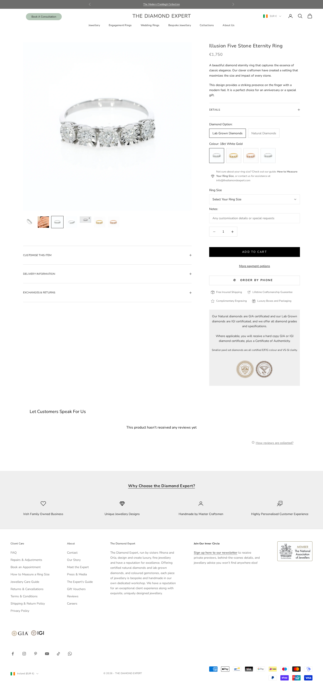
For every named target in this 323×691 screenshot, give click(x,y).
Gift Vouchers (76, 589)
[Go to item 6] (99, 222)
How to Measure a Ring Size (30, 574)
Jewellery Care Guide (25, 582)
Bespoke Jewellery (179, 25)
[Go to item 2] (43, 222)
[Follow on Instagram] (24, 654)
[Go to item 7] (113, 222)
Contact (72, 553)
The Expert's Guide (80, 582)
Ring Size (215, 190)
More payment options (254, 266)
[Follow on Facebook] (13, 654)
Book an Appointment (26, 567)
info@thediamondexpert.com (233, 180)
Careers (72, 603)
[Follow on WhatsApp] (70, 654)
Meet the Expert (78, 567)
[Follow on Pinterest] (35, 654)
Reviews (72, 596)
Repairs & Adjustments (26, 560)
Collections (207, 25)
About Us (228, 25)
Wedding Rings (150, 25)
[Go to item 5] (85, 219)
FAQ (14, 553)
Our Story (74, 560)
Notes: (213, 209)
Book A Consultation (43, 16)
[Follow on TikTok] (58, 654)
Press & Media (77, 574)
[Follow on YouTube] (47, 654)
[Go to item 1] (29, 222)
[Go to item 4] (71, 222)
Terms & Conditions (24, 596)
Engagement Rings (120, 25)
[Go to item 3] (57, 222)
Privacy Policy (20, 611)
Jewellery (94, 25)
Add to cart (254, 252)
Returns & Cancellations (27, 589)
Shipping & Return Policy (28, 603)
